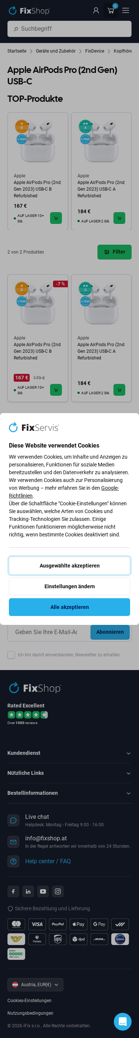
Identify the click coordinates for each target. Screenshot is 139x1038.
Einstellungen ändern (69, 586)
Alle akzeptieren (69, 607)
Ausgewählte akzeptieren (70, 566)
